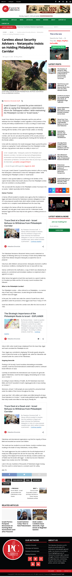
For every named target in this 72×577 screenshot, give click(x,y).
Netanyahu (36, 480)
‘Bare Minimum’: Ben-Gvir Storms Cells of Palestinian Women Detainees (63, 157)
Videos (38, 20)
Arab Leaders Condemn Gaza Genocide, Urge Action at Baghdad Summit (39, 526)
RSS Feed (59, 571)
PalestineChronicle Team (57, 574)
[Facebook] (55, 1)
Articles (14, 20)
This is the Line (56, 34)
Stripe (59, 41)
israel (28, 480)
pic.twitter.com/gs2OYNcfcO (22, 162)
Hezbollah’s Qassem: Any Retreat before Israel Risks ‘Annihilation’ (62, 134)
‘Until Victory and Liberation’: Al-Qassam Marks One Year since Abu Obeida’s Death (63, 87)
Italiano (18, 1)
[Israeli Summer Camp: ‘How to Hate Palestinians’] (24, 514)
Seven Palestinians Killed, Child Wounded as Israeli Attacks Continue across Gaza (63, 111)
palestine (6, 484)
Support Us (62, 20)
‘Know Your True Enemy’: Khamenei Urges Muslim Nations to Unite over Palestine (63, 122)
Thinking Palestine (30, 554)
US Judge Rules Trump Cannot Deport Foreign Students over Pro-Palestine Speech (63, 146)
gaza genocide (17, 480)
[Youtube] (66, 1)
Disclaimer (51, 571)
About (53, 20)
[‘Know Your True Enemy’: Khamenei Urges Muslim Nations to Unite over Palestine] (52, 121)
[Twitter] (59, 1)
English (3, 1)
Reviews (45, 20)
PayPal (64, 41)
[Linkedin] (70, 1)
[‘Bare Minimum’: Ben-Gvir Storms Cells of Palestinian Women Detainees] (52, 157)
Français (11, 1)
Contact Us (5, 23)
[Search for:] (62, 27)
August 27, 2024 (8, 57)
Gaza (8, 480)
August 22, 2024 (30, 166)
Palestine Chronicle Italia (32, 551)
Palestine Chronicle (30, 545)
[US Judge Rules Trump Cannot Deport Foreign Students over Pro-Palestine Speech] (52, 145)
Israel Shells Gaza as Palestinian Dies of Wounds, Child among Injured (63, 181)
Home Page (5, 20)
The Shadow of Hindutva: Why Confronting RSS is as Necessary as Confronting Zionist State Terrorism (63, 73)
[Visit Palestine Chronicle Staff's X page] (22, 101)
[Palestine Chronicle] (13, 559)
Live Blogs (29, 20)
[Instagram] (63, 1)
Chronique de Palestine (32, 548)
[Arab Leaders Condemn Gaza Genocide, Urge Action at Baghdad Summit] (40, 514)
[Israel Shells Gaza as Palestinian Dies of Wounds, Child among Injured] (52, 180)
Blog (17, 57)
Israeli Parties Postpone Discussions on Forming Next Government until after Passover (8, 527)
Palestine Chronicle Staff (12, 101)
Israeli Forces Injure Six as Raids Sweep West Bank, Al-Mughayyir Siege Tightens (63, 99)
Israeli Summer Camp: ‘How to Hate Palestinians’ (24, 524)
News (21, 20)
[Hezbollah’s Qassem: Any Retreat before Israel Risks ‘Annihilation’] (52, 133)
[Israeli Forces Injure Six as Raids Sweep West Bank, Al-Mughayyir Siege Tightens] (52, 98)
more (62, 563)
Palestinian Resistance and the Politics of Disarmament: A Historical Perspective (63, 169)
